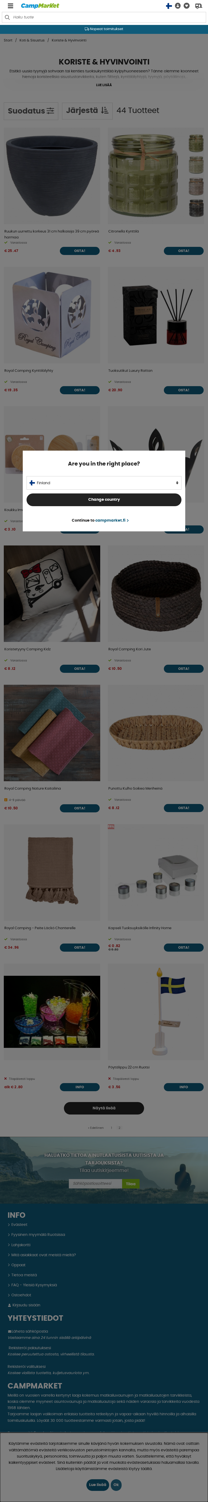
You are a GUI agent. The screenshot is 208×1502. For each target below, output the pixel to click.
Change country (104, 500)
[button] (176, 6)
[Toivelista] (185, 6)
